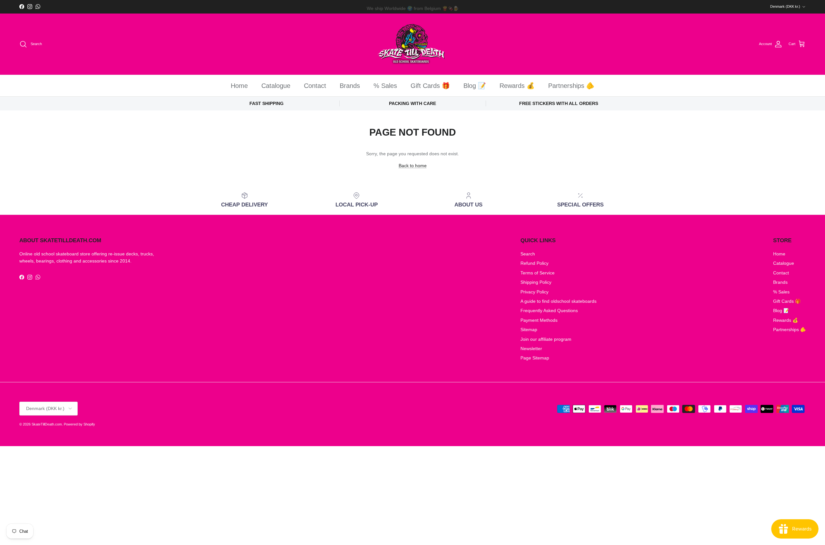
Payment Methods (539, 320)
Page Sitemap (534, 357)
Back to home (413, 165)
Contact (315, 85)
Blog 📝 (474, 85)
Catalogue (275, 85)
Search (527, 253)
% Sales (385, 85)
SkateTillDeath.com (47, 424)
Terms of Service (537, 272)
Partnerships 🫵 (571, 85)
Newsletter (531, 348)
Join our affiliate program (545, 339)
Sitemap (528, 329)
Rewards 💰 (517, 85)
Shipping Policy (535, 282)
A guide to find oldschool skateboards (558, 301)
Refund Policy (534, 263)
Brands (350, 85)
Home (239, 85)
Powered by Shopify (79, 424)
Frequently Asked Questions (549, 310)
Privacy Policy (534, 291)
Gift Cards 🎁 (430, 85)
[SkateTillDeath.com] (412, 44)
